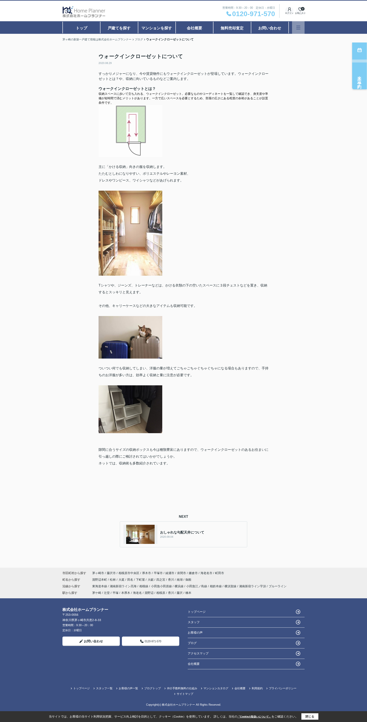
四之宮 (161, 579)
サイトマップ (185, 693)
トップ (81, 28)
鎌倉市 (193, 573)
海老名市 (206, 573)
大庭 (122, 579)
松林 (113, 579)
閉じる (309, 716)
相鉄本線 (216, 586)
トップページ (197, 611)
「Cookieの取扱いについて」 (254, 716)
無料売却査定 (232, 28)
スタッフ (194, 622)
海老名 (137, 592)
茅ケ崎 (96, 592)
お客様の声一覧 (128, 688)
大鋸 (151, 579)
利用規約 (257, 688)
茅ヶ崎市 (98, 573)
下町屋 (141, 579)
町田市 (219, 573)
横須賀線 (230, 586)
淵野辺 (149, 592)
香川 (171, 579)
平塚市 (158, 573)
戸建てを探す (119, 28)
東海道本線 (100, 586)
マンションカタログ (215, 688)
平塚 (116, 592)
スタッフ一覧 (104, 688)
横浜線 (179, 586)
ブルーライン (278, 586)
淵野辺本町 (100, 579)
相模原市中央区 (129, 573)
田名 (130, 579)
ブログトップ (152, 688)
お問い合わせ (269, 28)
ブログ (192, 643)
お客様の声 (195, 632)
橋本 (188, 592)
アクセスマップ (198, 653)
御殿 (188, 579)
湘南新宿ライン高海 (123, 586)
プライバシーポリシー (282, 688)
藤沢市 (111, 573)
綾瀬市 (169, 573)
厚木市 (146, 573)
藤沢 (180, 592)
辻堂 (107, 592)
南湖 (180, 579)
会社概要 (194, 28)
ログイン (289, 13)
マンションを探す (156, 28)
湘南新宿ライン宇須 (253, 586)
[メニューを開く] (298, 27)
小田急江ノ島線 (197, 586)
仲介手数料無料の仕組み (182, 688)
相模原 (160, 592)
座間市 (181, 573)
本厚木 (125, 592)
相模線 (144, 586)
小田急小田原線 (162, 586)
